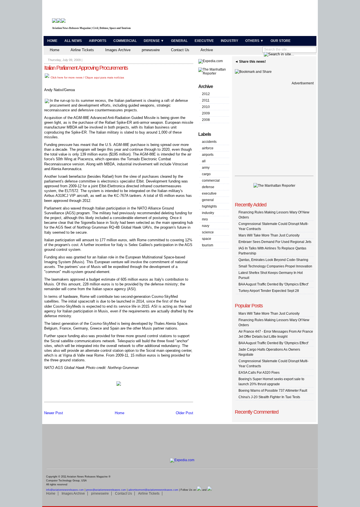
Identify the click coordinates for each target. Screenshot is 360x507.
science (208, 232)
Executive (204, 41)
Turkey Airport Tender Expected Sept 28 (268, 291)
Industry (229, 41)
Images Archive (117, 50)
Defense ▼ (154, 41)
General (179, 41)
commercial (211, 180)
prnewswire (151, 50)
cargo (206, 174)
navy (205, 226)
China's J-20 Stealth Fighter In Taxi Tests (269, 397)
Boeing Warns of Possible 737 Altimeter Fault (272, 391)
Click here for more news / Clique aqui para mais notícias (87, 77)
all (204, 161)
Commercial (125, 41)
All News (73, 41)
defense (208, 187)
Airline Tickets (82, 50)
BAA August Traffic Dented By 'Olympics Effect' (273, 284)
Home (52, 41)
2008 (206, 120)
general (208, 200)
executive (209, 193)
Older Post (184, 413)
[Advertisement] (249, 19)
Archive (207, 50)
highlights (209, 206)
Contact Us (180, 50)
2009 (206, 113)
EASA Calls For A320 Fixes (259, 373)
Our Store (281, 41)
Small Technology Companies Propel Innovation (275, 266)
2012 (206, 94)
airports (207, 155)
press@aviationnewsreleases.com (106, 489)
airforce (207, 148)
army (206, 168)
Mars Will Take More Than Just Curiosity (269, 235)
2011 (206, 100)
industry (208, 213)
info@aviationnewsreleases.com (65, 489)
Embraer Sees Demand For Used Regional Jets (274, 242)
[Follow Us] (199, 489)
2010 (206, 107)
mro (205, 219)
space (206, 239)
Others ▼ (254, 41)
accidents (209, 142)
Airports (97, 41)
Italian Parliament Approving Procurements (86, 68)
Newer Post (53, 413)
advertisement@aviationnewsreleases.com (153, 489)
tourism (207, 245)
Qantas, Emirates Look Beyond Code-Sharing (273, 260)
